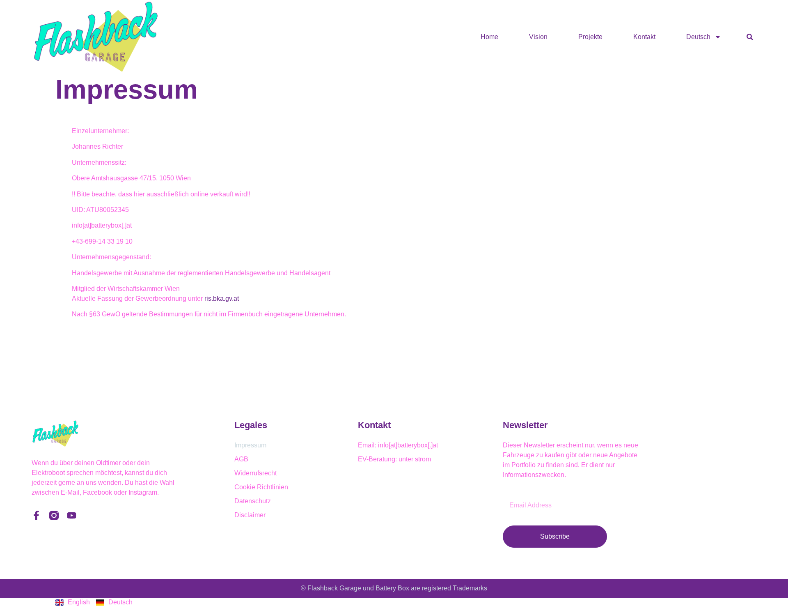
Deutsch (698, 36)
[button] (749, 37)
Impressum (250, 445)
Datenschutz (252, 501)
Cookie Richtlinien (261, 487)
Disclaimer (250, 515)
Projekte (590, 36)
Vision (538, 36)
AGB (241, 459)
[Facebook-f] (36, 515)
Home (489, 36)
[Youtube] (71, 515)
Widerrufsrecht (255, 473)
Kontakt (644, 36)
